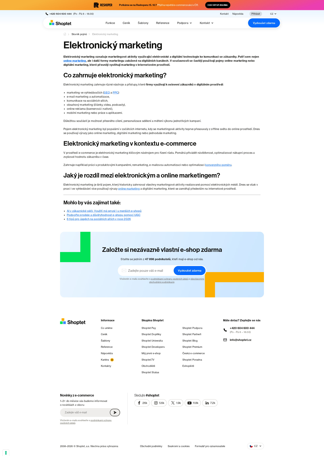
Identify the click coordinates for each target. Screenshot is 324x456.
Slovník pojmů (79, 34)
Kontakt (224, 14)
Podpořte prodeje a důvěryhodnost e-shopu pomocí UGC (103, 215)
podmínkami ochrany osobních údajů (169, 278)
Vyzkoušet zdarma (264, 23)
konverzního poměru (218, 165)
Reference (162, 23)
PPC (115, 92)
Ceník (126, 23)
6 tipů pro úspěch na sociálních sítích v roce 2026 (99, 219)
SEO (107, 92)
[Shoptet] (60, 23)
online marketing (74, 60)
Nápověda (237, 14)
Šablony (143, 23)
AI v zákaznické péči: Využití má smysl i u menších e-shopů (104, 211)
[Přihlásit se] (115, 412)
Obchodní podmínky (151, 446)
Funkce (110, 23)
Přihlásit (255, 13)
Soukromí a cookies (179, 446)
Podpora (182, 23)
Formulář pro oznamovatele (210, 446)
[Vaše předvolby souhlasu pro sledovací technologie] (6, 453)
